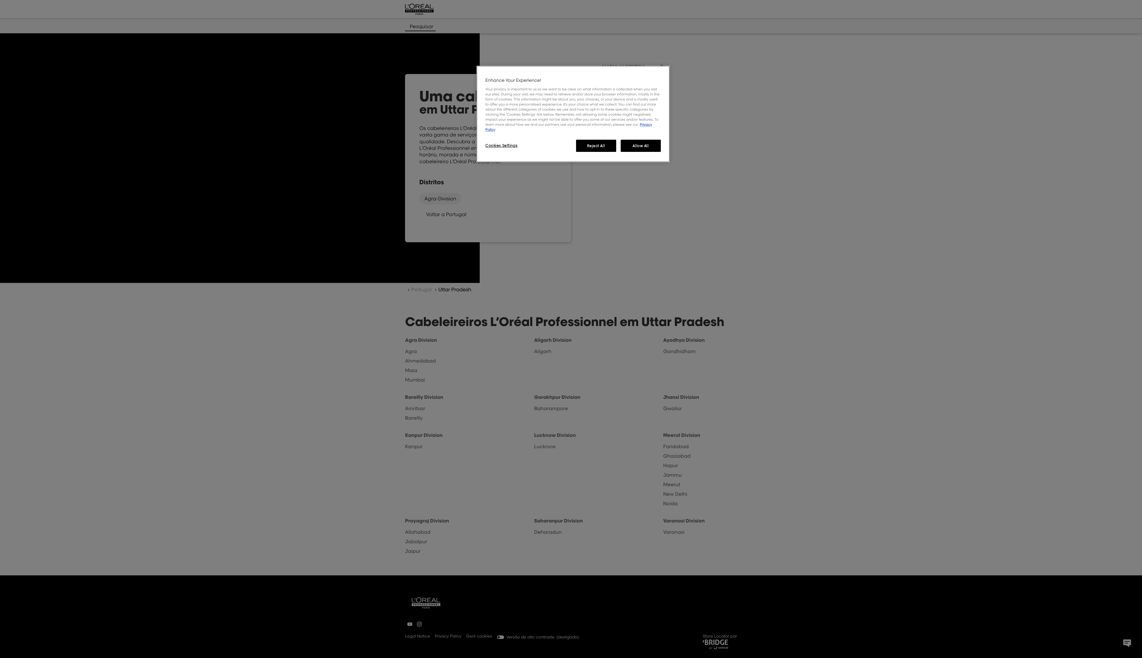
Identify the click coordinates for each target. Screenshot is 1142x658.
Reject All (596, 146)
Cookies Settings (501, 145)
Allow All (641, 146)
